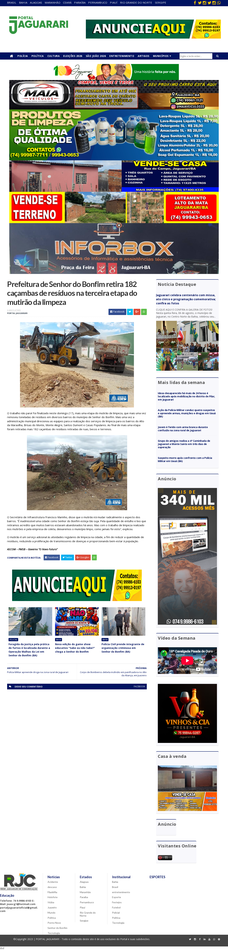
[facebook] (195, 3)
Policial (13, 639)
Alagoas (36, 2)
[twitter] (200, 3)
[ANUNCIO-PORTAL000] (77, 600)
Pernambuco (97, 2)
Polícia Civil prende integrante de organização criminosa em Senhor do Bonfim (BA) (123, 647)
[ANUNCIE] (153, 37)
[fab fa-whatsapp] (219, 3)
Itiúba (51, 902)
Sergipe (160, 2)
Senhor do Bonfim (57, 927)
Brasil (11, 2)
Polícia (22, 56)
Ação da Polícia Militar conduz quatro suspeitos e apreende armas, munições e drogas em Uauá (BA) (187, 413)
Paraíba (80, 2)
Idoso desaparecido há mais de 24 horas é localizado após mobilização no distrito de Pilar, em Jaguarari (186, 396)
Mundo (51, 912)
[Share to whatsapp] (144, 312)
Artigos (143, 56)
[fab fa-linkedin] (204, 939)
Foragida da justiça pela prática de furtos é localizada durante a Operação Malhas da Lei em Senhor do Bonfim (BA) (29, 649)
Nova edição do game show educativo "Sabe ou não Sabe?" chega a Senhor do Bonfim (75, 647)
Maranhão (52, 2)
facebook (139, 686)
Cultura (53, 56)
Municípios (161, 56)
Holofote (53, 897)
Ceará (67, 2)
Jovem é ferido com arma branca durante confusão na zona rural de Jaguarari (183, 428)
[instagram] (204, 3)
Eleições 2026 (72, 56)
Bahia (23, 2)
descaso (52, 886)
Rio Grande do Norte (136, 2)
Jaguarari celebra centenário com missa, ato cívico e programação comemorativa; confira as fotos (186, 299)
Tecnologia (54, 933)
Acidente (53, 881)
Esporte (116, 897)
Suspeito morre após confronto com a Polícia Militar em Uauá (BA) (185, 459)
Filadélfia (52, 892)
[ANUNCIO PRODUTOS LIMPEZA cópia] (114, 159)
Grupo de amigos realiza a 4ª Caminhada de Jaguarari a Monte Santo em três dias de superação (184, 444)
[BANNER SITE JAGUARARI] (114, 79)
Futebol (116, 907)
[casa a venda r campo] (114, 191)
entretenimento (121, 892)
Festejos (117, 902)
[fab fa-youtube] (209, 939)
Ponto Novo (54, 922)
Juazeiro (52, 907)
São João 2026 (96, 56)
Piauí (113, 2)
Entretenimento (121, 56)
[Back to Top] (219, 939)
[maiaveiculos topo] (114, 108)
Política (38, 56)
